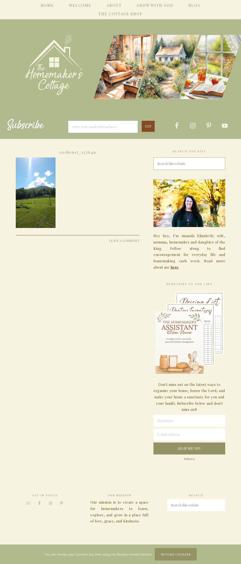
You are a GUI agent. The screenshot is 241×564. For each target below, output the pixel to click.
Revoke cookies (176, 554)
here (175, 267)
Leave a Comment (124, 241)
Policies (189, 459)
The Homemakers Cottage (120, 73)
